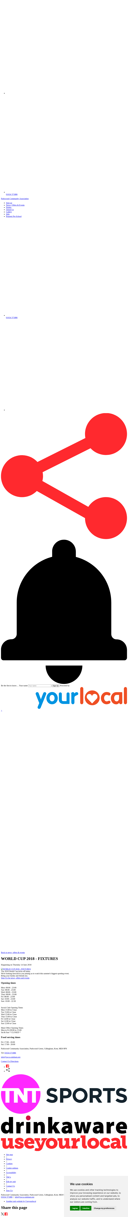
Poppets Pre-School (14, 216)
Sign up (9, 203)
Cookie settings (12, 1168)
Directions (14, 1061)
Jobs (8, 214)
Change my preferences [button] (104, 1208)
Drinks (8, 207)
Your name (23, 686)
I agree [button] (75, 1208)
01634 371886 (10, 1053)
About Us (10, 210)
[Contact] (66, 93)
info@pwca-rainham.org (10, 1057)
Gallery (9, 212)
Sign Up (55, 686)
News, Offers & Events (15, 205)
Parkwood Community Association (15, 199)
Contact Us (5, 1061)
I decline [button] (85, 1208)
